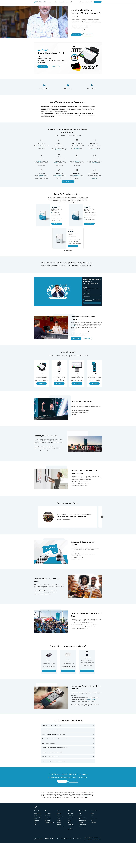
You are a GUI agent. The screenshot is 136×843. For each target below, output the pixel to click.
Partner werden (94, 818)
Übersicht (59, 813)
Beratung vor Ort (82, 817)
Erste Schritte (70, 815)
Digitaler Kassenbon (38, 818)
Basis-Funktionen (37, 813)
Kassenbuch (36, 820)
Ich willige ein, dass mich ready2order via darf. (92, 299)
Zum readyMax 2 (72, 360)
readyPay (94, 149)
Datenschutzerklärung (68, 838)
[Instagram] (48, 838)
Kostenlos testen (97, 1)
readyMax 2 (59, 818)
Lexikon (69, 820)
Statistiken (39, 161)
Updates (69, 822)
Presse (92, 820)
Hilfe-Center (70, 813)
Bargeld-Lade (76, 148)
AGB (57, 838)
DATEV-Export (77, 161)
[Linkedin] (46, 838)
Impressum (61, 838)
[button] (68, 725)
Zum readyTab (36, 360)
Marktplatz (81, 822)
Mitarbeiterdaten (95, 162)
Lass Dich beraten (76, 34)
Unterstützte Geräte (61, 826)
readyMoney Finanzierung (70, 829)
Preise (67, 1)
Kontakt (79, 1)
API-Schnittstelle (58, 149)
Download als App (83, 818)
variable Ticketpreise (57, 175)
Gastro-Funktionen (38, 815)
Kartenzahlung (37, 817)
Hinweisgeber (93, 822)
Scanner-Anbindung (76, 175)
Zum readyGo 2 (54, 360)
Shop (83, 1)
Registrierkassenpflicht (83, 30)
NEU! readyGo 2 (60, 817)
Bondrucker (59, 824)
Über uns (92, 813)
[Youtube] (52, 838)
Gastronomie (48, 813)
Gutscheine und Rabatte (40, 147)
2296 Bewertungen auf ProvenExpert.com (94, 839)
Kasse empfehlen (82, 824)
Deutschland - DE (39, 838)
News (69, 827)
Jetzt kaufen (42, 66)
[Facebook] (50, 838)
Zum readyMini (90, 360)
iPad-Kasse (59, 822)
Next (102, 516)
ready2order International (70, 825)
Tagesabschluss (55, 162)
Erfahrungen (47, 820)
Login (86, 1)
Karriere (92, 815)
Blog (69, 818)
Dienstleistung (48, 817)
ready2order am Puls (82, 826)
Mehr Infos (54, 66)
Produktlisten (41, 175)
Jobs (91, 817)
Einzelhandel (47, 815)
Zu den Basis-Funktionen (68, 181)
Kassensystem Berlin (49, 822)
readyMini (59, 820)
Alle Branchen (48, 818)
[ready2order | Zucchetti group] (92, 838)
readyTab (58, 815)
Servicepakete (71, 817)
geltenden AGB (85, 795)
